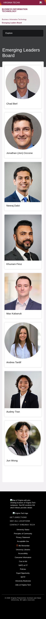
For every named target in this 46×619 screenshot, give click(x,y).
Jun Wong (12, 460)
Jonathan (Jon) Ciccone (19, 153)
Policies (23, 569)
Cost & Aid (23, 561)
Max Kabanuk (14, 313)
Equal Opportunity (23, 573)
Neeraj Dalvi (13, 205)
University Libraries (23, 550)
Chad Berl (11, 103)
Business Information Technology (14, 19)
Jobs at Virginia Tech (23, 585)
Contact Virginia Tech (23, 525)
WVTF (23, 577)
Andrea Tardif (13, 362)
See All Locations (21, 521)
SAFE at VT (23, 565)
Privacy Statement (23, 537)
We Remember (24, 546)
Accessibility (23, 553)
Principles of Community (23, 534)
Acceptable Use (23, 541)
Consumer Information (23, 557)
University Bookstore (23, 581)
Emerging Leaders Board (12, 23)
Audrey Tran (13, 411)
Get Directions (19, 517)
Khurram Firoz (14, 264)
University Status (23, 530)
